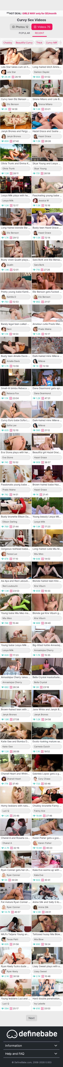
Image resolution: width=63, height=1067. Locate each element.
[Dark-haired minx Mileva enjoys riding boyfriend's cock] (47, 409)
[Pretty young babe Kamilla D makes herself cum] (15, 281)
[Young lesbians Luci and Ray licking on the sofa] (15, 987)
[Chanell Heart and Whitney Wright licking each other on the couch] (15, 762)
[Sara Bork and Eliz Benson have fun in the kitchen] (47, 249)
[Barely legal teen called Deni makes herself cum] (15, 313)
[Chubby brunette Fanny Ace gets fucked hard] (47, 795)
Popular (24, 33)
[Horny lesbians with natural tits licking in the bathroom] (15, 795)
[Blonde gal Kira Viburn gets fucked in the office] (47, 602)
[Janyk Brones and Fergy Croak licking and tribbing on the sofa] (15, 120)
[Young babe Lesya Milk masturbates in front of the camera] (15, 634)
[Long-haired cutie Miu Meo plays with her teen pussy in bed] (47, 538)
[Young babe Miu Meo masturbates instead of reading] (15, 602)
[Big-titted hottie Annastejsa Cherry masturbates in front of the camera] (47, 634)
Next (32, 1018)
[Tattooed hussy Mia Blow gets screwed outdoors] (47, 923)
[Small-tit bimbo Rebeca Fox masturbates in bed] (15, 377)
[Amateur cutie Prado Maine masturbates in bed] (47, 313)
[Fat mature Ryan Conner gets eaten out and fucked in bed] (15, 891)
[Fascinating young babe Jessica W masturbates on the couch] (47, 184)
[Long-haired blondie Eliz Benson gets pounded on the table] (15, 216)
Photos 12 (22, 27)
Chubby (7, 42)
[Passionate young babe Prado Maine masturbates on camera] (15, 473)
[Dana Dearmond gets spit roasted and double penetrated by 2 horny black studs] (47, 377)
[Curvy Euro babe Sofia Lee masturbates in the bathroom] (15, 409)
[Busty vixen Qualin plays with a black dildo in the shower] (15, 249)
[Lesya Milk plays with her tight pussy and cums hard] (15, 184)
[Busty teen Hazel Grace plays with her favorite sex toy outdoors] (47, 216)
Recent (39, 33)
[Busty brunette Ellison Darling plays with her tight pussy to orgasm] (15, 505)
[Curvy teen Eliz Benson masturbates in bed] (15, 88)
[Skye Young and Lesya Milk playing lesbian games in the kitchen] (47, 152)
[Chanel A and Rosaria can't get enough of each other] (15, 827)
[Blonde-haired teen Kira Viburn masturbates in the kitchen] (47, 570)
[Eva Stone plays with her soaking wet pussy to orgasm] (15, 441)
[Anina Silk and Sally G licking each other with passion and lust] (47, 891)
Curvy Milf (51, 42)
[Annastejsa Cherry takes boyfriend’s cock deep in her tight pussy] (15, 666)
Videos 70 (43, 27)
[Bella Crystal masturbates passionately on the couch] (47, 666)
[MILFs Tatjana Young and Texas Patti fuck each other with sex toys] (15, 923)
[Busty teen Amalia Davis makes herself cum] (15, 345)
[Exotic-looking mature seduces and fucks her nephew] (47, 730)
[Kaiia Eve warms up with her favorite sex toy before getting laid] (47, 859)
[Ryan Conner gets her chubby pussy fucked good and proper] (15, 859)
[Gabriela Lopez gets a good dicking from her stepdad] (47, 762)
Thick (39, 42)
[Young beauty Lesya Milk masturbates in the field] (47, 505)
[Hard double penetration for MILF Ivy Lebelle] (47, 987)
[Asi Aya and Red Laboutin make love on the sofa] (15, 570)
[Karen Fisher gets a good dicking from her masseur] (47, 827)
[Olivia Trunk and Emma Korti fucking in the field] (15, 152)
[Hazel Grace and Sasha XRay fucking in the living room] (47, 120)
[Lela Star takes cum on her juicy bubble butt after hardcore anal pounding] (15, 56)
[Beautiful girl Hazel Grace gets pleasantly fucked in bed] (47, 441)
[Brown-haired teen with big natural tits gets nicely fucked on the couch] (15, 698)
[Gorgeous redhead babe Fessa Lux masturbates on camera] (15, 538)
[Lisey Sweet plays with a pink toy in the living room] (47, 955)
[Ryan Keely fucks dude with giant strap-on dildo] (15, 955)
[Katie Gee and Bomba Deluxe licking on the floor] (15, 730)
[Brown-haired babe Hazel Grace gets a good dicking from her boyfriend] (47, 473)
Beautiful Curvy (24, 42)
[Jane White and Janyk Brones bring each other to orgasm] (47, 698)
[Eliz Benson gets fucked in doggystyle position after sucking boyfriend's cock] (47, 281)
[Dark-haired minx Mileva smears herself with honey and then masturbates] (47, 345)
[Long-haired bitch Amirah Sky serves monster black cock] (47, 56)
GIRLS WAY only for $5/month (39, 13)
